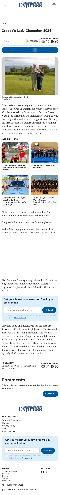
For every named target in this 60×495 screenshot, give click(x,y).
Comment (50, 393)
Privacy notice (20, 318)
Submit (49, 310)
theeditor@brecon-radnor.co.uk (21, 489)
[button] (5, 5)
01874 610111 (16, 485)
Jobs (4, 428)
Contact (5, 423)
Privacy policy (8, 426)
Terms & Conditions (11, 420)
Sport (5, 24)
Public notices (8, 431)
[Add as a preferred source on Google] (33, 41)
